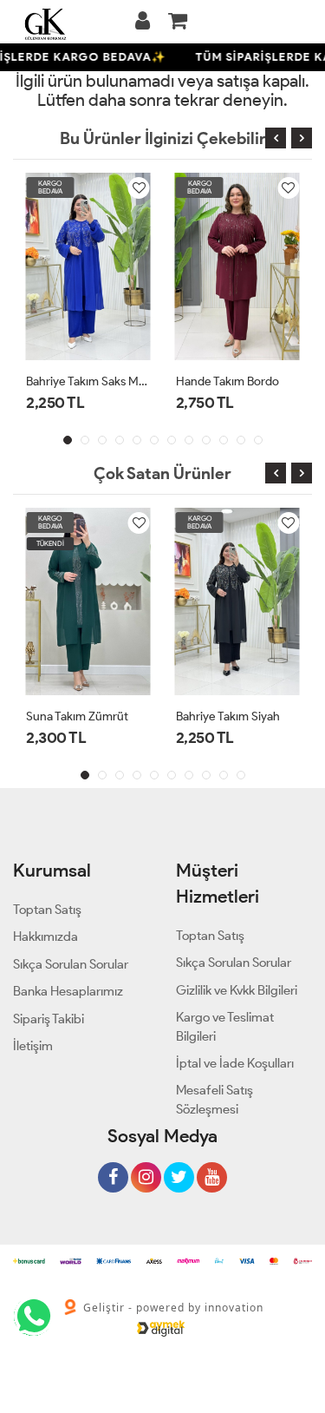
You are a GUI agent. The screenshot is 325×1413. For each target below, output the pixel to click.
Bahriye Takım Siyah (228, 716)
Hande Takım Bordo (227, 381)
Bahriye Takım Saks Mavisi (88, 381)
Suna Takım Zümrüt (77, 716)
